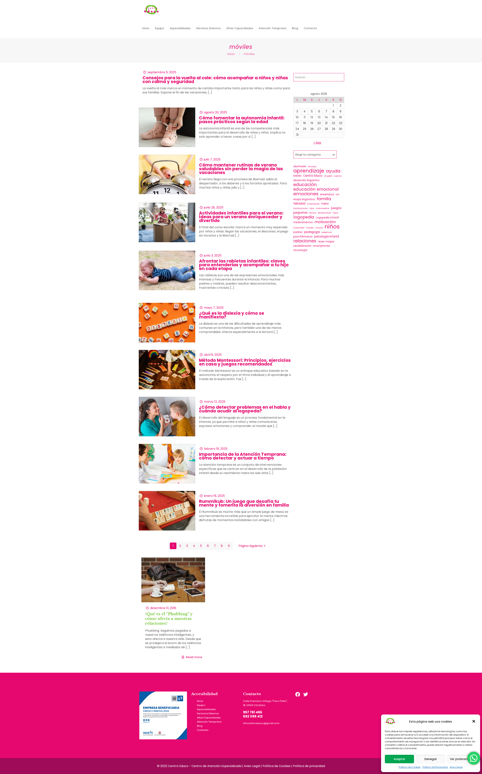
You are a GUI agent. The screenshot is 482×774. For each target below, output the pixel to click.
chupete (328, 176)
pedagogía (312, 232)
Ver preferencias (462, 759)
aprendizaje (308, 171)
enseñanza (327, 194)
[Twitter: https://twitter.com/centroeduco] (305, 694)
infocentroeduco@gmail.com (261, 723)
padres (297, 232)
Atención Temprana (209, 721)
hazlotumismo (300, 208)
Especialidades (206, 709)
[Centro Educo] (151, 9)
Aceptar (399, 759)
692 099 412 (253, 716)
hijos (312, 208)
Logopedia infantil (327, 217)
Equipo (201, 705)
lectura (312, 212)
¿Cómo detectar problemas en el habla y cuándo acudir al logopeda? (245, 409)
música (319, 227)
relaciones (304, 241)
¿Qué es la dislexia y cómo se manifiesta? (231, 315)
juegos (336, 208)
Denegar (430, 759)
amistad (312, 166)
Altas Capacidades (209, 717)
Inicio (231, 54)
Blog (199, 725)
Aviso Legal (456, 767)
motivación (325, 222)
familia (324, 199)
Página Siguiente (251, 546)
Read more (194, 657)
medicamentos (303, 222)
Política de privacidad (309, 766)
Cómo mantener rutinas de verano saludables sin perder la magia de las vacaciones (241, 169)
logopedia (303, 217)
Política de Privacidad (435, 767)
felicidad (299, 203)
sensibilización (302, 246)
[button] (474, 721)
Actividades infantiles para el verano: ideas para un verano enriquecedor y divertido (241, 217)
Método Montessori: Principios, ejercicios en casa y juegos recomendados (245, 362)
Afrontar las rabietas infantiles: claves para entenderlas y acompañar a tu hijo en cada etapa (244, 265)
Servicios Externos (208, 713)
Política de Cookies (410, 767)
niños (332, 226)
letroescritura (324, 212)
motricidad (298, 227)
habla (325, 203)
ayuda (333, 171)
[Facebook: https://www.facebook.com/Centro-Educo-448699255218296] (297, 694)
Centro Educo (312, 176)
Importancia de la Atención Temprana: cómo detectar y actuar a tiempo (242, 456)
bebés (297, 176)
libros (335, 212)
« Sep (317, 142)
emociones (305, 194)
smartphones (321, 246)
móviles (310, 227)
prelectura (327, 232)
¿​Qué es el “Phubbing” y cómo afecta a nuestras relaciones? (168, 619)
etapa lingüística (304, 199)
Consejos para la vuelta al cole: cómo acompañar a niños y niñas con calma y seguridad (215, 80)
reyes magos (326, 241)
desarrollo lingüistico (306, 180)
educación (305, 184)
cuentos (338, 176)
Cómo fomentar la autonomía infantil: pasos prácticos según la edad (241, 120)
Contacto (202, 730)
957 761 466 (252, 712)
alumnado (299, 166)
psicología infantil (326, 236)
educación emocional (316, 189)
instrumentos (322, 208)
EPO (337, 194)
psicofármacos (303, 236)
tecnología (300, 250)
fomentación (313, 203)
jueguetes (300, 212)
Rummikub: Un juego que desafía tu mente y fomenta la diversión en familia (244, 503)
